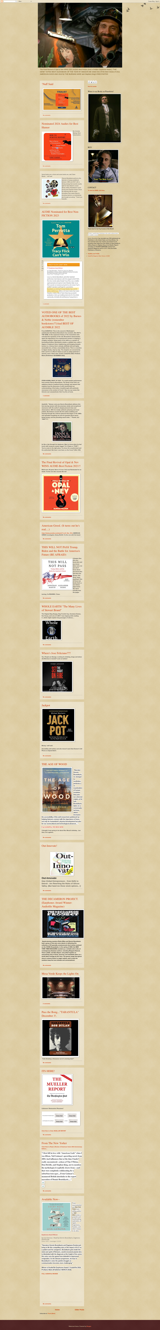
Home (57, 1310)
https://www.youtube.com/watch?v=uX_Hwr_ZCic (57, 533)
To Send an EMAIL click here (96, 190)
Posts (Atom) (51, 1313)
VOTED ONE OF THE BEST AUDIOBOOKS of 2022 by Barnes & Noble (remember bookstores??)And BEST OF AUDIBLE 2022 (61, 319)
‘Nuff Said (47, 84)
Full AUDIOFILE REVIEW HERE (53, 827)
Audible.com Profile (93, 253)
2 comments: (47, 1003)
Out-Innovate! (49, 845)
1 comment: (46, 304)
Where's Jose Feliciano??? (56, 653)
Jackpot (46, 705)
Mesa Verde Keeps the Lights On (60, 973)
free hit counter (92, 86)
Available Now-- (51, 1199)
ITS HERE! (48, 1071)
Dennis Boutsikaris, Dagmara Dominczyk (61, 1239)
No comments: (47, 115)
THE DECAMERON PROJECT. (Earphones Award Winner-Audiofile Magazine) (60, 902)
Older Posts (79, 1310)
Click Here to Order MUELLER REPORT (54, 1131)
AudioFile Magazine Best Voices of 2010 (99, 256)
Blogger (89, 1326)
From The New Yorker (54, 1143)
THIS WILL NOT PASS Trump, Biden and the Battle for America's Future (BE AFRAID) (61, 550)
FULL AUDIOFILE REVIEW (50, 1273)
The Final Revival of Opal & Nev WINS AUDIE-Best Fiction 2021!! (61, 464)
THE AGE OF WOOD (54, 764)
